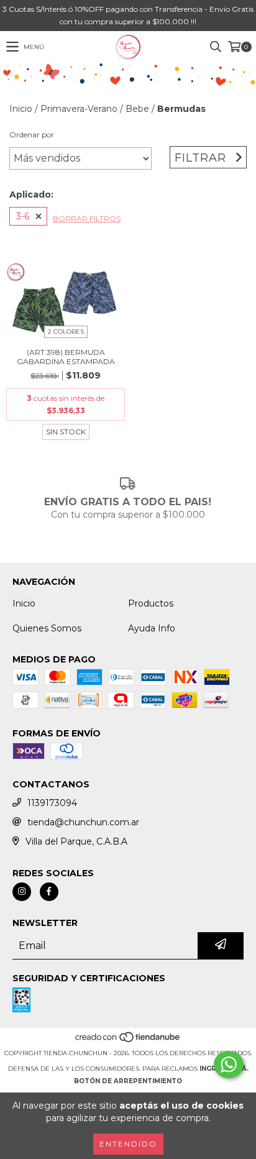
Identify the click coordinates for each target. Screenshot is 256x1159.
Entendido (128, 1143)
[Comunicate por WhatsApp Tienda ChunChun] (229, 1064)
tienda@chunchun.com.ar (83, 822)
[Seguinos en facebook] (49, 891)
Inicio (20, 108)
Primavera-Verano (78, 108)
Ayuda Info (151, 628)
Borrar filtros (87, 218)
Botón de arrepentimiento (128, 1081)
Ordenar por (31, 134)
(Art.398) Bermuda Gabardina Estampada (66, 356)
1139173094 (52, 803)
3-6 (22, 216)
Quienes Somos (46, 628)
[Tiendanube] (128, 1041)
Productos (150, 603)
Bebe (137, 108)
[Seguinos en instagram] (21, 891)
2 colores (66, 332)
